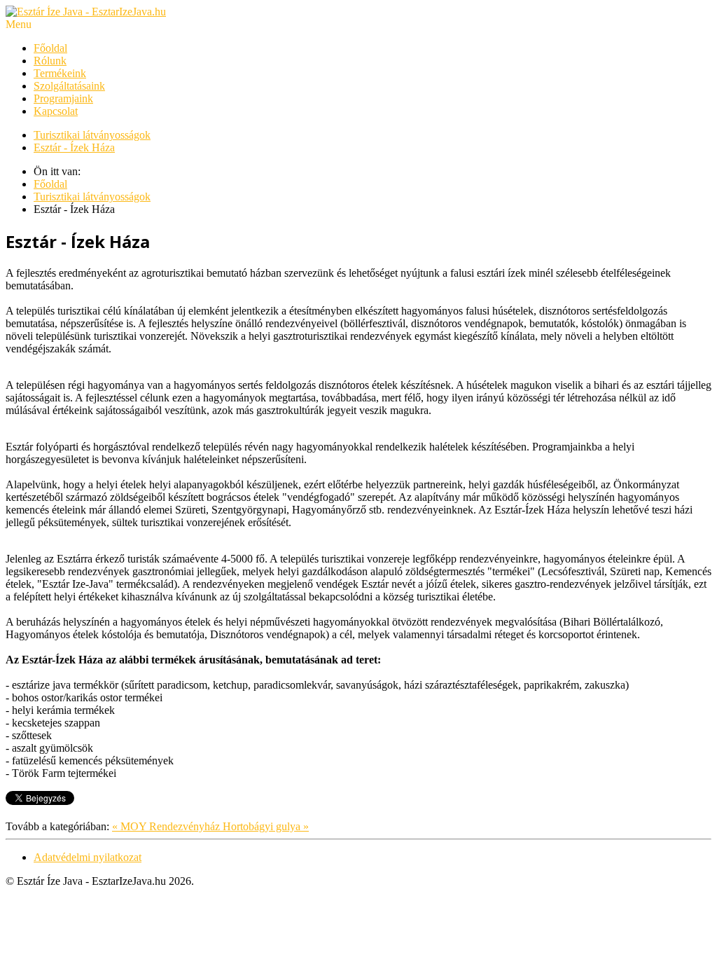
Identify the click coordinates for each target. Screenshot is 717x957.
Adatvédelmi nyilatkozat (87, 857)
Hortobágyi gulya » (266, 826)
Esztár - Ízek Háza (74, 147)
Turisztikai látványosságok (92, 135)
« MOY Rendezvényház (167, 826)
